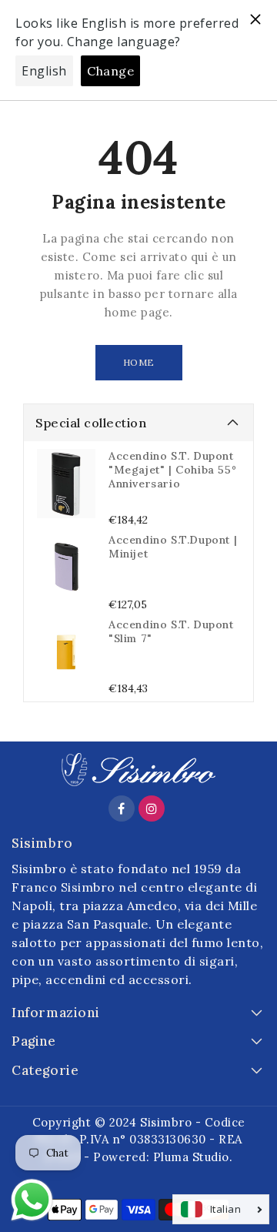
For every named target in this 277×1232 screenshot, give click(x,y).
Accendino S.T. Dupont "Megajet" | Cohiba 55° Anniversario (172, 469)
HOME (139, 362)
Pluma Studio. (193, 1157)
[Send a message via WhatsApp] (32, 1200)
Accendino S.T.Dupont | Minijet (172, 547)
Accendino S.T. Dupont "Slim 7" (171, 631)
